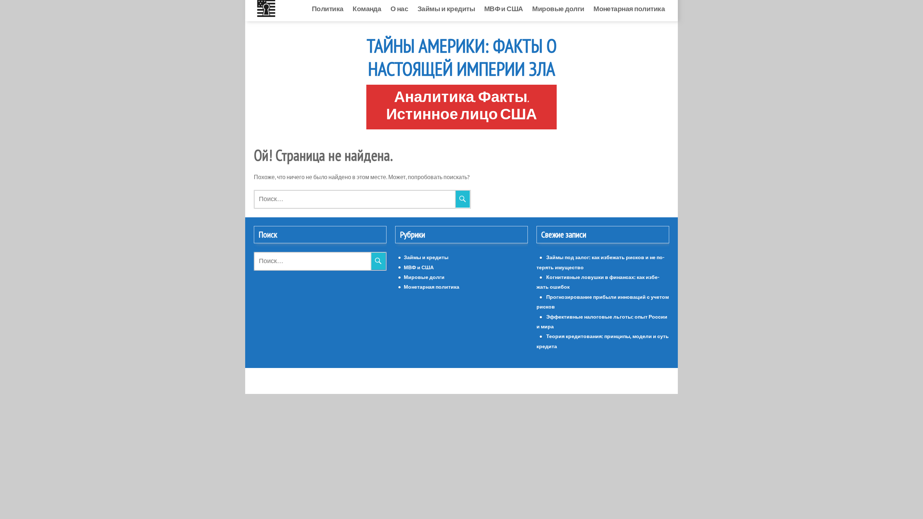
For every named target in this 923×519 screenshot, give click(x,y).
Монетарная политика (629, 8)
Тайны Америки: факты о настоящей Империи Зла (462, 57)
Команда (367, 8)
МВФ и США (503, 8)
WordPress (441, 380)
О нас (399, 8)
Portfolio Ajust (477, 380)
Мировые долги (558, 8)
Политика (328, 8)
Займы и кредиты (446, 8)
